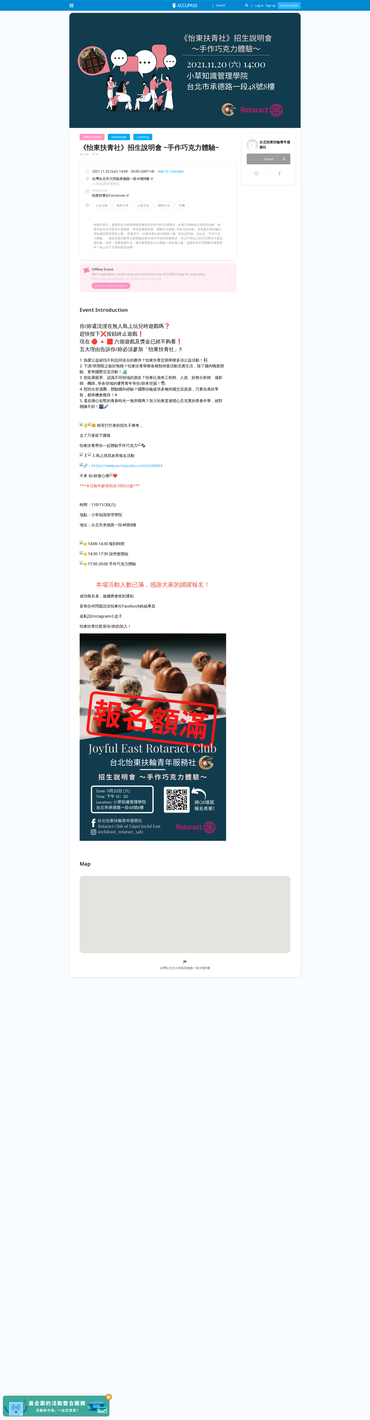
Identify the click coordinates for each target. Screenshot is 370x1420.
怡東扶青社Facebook (108, 195)
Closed (268, 159)
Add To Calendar (171, 171)
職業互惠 (122, 205)
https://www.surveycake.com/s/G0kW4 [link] (127, 465)
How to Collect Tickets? (111, 286)
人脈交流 (143, 205)
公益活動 (102, 205)
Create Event (289, 5)
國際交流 (164, 205)
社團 (182, 205)
